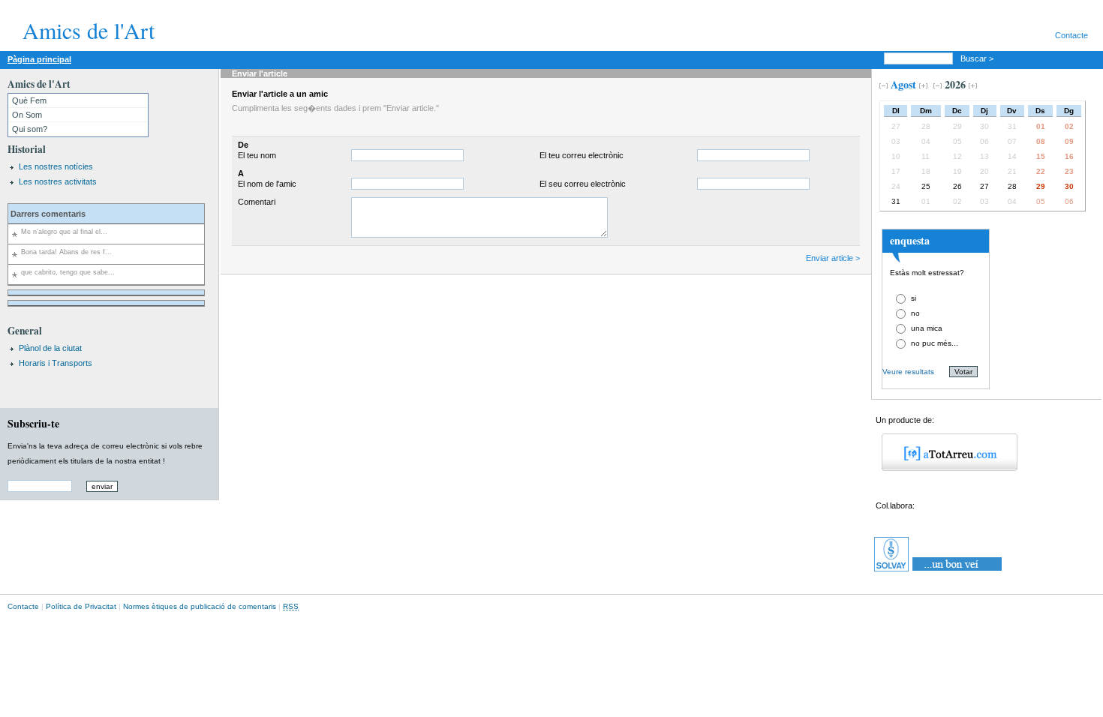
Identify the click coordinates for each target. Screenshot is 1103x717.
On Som (27, 114)
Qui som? (29, 129)
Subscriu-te (33, 423)
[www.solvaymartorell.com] (939, 571)
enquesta (910, 240)
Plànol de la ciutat (50, 348)
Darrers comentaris (48, 213)
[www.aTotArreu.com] (944, 468)
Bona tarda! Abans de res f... (66, 252)
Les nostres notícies (56, 166)
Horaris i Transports (55, 363)
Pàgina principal (39, 59)
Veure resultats (908, 372)
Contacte (1071, 35)
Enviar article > (833, 258)
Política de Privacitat (81, 606)
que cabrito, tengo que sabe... (68, 272)
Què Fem (29, 100)
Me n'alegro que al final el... (64, 232)
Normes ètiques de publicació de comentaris (199, 606)
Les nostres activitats (58, 181)
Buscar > (978, 58)
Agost (903, 84)
